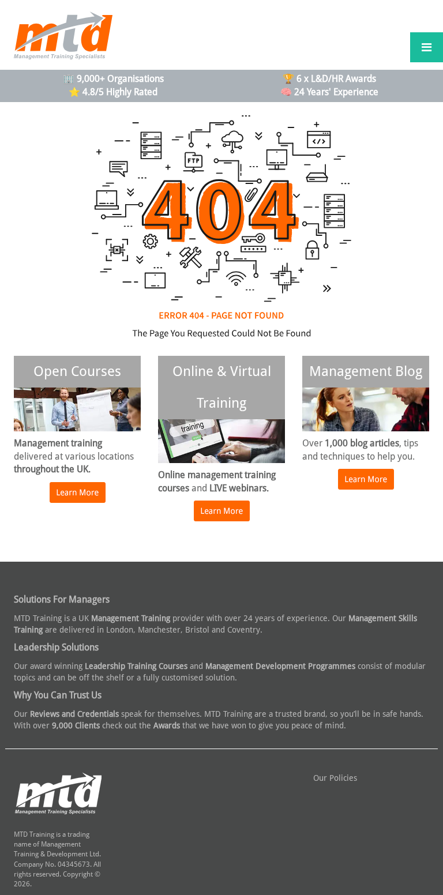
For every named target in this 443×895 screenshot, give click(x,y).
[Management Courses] (78, 498)
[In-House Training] (366, 485)
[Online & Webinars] (222, 517)
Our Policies (335, 778)
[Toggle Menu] (426, 47)
